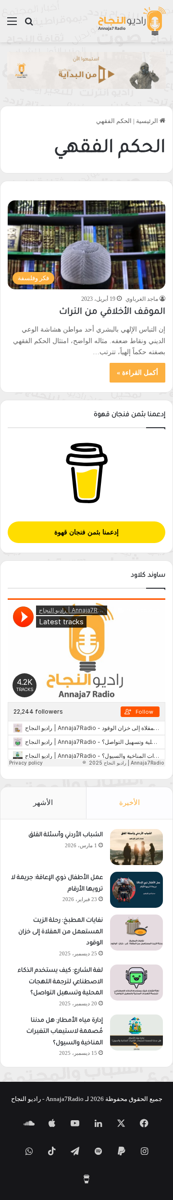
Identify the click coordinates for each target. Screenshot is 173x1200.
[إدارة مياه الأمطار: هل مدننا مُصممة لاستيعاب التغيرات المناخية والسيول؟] (136, 1032)
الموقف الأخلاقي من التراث (112, 312)
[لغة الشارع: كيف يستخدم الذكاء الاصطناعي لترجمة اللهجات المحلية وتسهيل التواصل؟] (136, 983)
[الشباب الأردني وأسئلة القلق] (136, 847)
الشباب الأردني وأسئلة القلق (65, 835)
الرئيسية (148, 120)
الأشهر (43, 802)
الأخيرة (129, 802)
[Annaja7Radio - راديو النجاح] (132, 21)
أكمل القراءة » (137, 372)
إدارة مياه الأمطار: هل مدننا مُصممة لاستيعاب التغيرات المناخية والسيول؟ (64, 1032)
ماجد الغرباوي (141, 299)
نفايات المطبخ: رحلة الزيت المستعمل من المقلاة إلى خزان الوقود (60, 932)
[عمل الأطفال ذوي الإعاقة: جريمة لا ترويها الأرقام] (136, 890)
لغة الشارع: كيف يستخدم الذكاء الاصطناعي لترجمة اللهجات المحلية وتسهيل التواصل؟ (60, 982)
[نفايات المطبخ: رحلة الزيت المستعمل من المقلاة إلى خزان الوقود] (136, 933)
